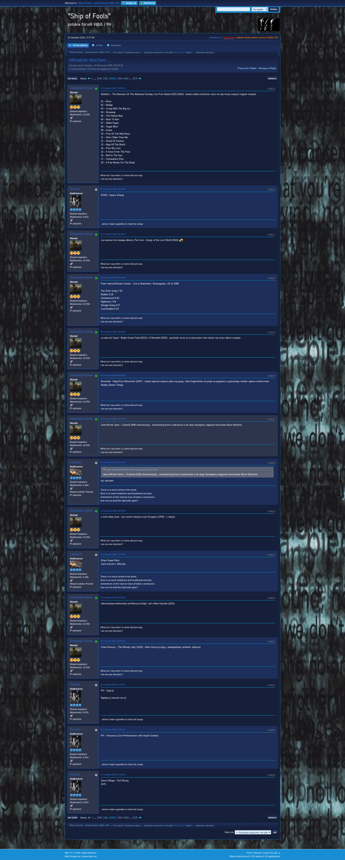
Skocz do (229, 832)
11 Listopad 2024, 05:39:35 (112, 597)
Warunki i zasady (261, 853)
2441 (105, 78)
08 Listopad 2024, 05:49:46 (112, 278)
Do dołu (72, 79)
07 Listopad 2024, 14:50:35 (112, 189)
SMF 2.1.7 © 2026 (72, 853)
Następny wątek (267, 68)
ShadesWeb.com (89, 856)
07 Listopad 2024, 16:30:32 (112, 234)
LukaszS (76, 462)
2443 (119, 78)
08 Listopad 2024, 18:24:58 (112, 332)
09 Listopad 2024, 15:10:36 (112, 419)
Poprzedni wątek (247, 68)
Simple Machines (89, 853)
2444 (125, 78)
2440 (99, 78)
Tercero (75, 189)
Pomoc (249, 853)
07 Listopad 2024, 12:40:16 (112, 88)
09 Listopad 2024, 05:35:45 (112, 375)
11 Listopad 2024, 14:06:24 (112, 729)
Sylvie (188, 52)
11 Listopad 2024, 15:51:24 (112, 774)
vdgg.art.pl (228, 37)
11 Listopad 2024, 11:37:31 (112, 685)
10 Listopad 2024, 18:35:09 (112, 511)
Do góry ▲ (275, 853)
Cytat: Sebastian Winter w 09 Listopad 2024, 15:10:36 (132, 470)
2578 (134, 78)
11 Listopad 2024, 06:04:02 (112, 641)
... (95, 78)
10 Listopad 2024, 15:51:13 (112, 462)
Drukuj (272, 79)
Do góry (72, 818)
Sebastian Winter (81, 88)
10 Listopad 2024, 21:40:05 (112, 554)
